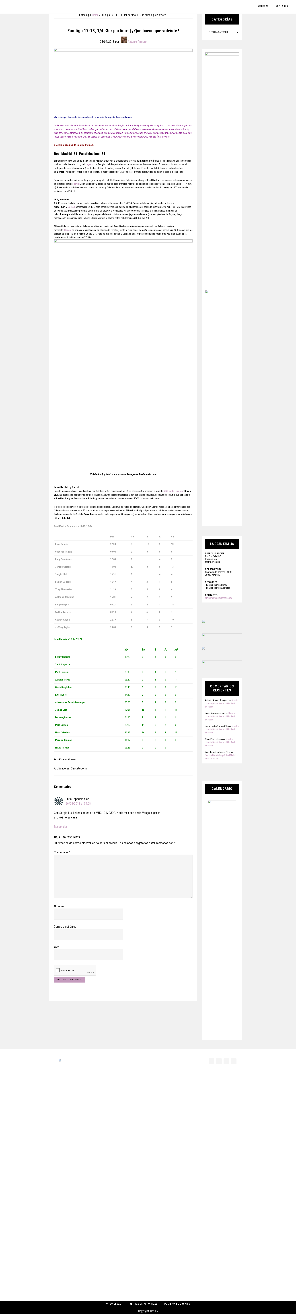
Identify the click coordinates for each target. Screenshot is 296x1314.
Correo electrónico (65, 926)
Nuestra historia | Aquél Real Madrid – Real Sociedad (221, 703)
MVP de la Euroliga (173, 491)
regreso (90, 164)
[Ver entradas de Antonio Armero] (124, 40)
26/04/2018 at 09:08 (78, 803)
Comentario (62, 852)
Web (56, 947)
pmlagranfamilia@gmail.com (218, 597)
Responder (60, 827)
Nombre (59, 906)
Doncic (68, 230)
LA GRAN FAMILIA (25, 6)
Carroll (72, 207)
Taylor (77, 183)
